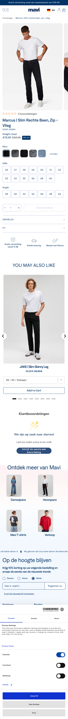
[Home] (34, 10)
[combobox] (51, 10)
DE (53, 10)
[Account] (59, 10)
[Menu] (5, 10)
